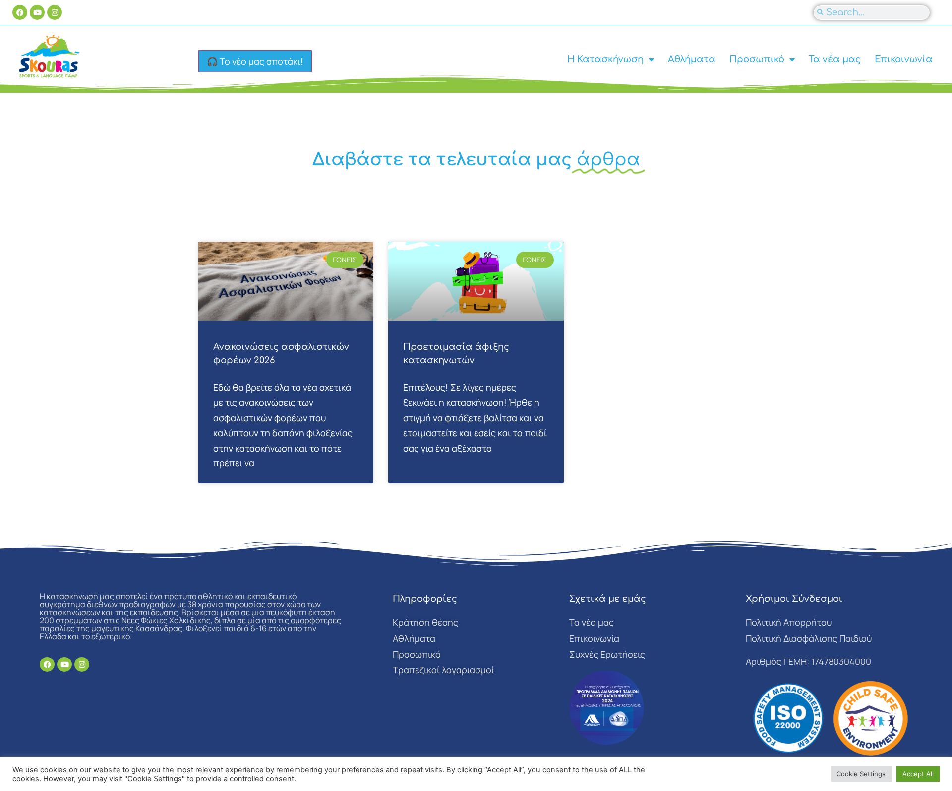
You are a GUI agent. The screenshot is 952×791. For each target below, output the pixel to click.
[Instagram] (54, 12)
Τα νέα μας (835, 59)
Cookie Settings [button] (861, 774)
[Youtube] (37, 12)
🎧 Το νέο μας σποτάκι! (255, 61)
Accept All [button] (918, 774)
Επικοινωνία (904, 59)
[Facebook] (19, 12)
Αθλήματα (691, 59)
